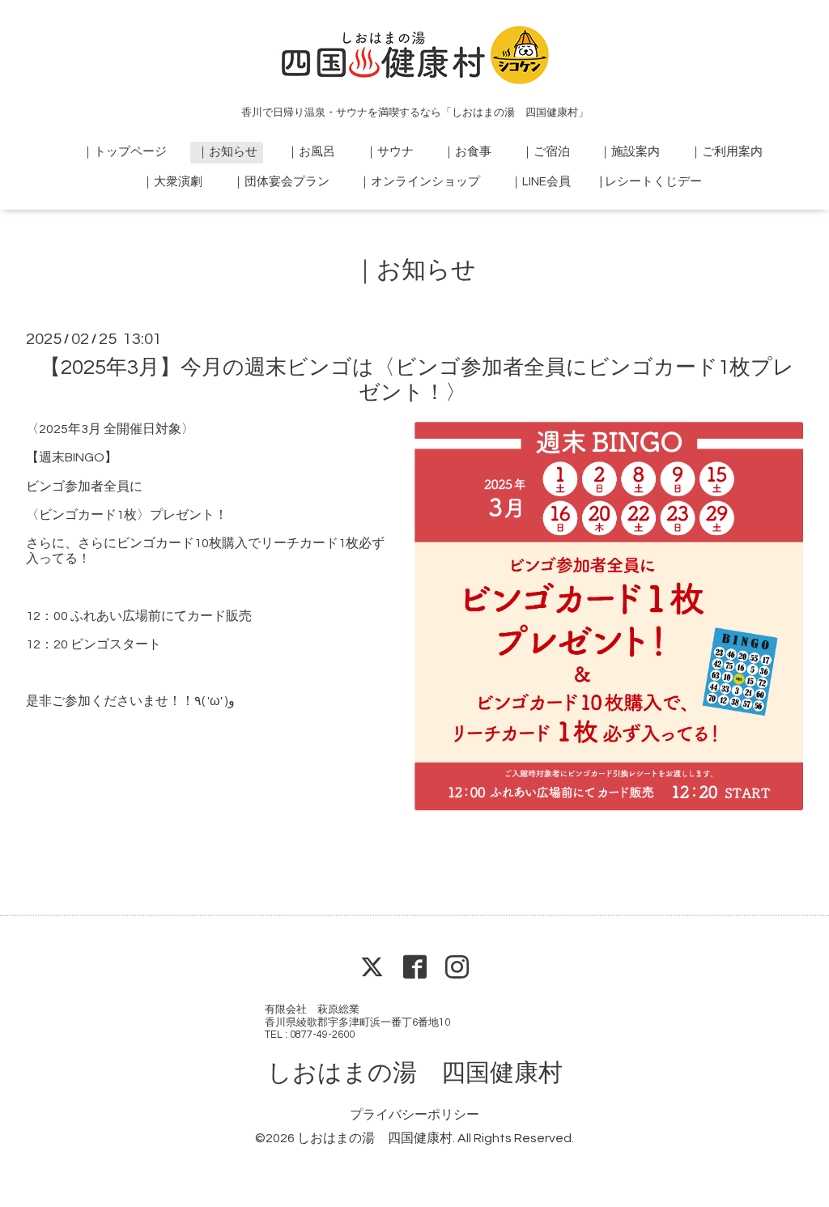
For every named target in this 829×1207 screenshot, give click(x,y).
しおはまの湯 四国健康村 (415, 1073)
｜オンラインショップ (419, 182)
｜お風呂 (311, 152)
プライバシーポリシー (414, 1114)
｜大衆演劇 (172, 182)
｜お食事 (467, 152)
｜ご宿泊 (545, 152)
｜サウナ (389, 152)
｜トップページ (124, 152)
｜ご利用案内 (726, 152)
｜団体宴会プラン (280, 182)
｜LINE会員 (540, 182)
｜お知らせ (227, 152)
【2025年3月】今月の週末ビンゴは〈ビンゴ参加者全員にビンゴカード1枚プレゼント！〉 (416, 380)
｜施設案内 (629, 152)
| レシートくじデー (651, 182)
